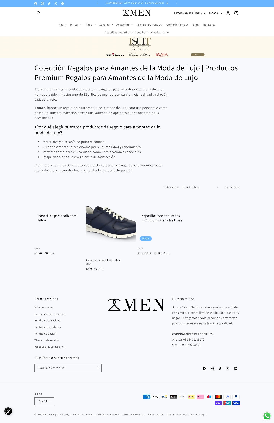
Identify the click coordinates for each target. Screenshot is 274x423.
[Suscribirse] (97, 368)
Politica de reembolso (47, 327)
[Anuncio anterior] (97, 3)
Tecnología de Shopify (58, 414)
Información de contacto (180, 414)
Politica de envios (45, 333)
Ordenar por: (171, 187)
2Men (44, 414)
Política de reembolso (83, 414)
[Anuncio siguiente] (177, 3)
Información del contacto (49, 314)
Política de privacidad (47, 320)
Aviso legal (201, 414)
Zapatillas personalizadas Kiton (57, 218)
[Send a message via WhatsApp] (267, 416)
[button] (38, 13)
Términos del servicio (133, 414)
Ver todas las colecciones (49, 346)
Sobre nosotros (43, 307)
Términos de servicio (46, 340)
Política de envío (156, 414)
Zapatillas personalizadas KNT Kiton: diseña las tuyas (161, 218)
